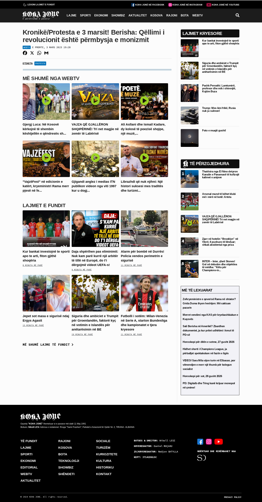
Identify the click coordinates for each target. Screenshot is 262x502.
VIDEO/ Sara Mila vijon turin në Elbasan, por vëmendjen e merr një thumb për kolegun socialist (209, 364)
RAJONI (171, 15)
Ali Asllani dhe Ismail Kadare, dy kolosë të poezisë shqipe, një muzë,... (143, 129)
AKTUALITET (138, 15)
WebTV (27, 47)
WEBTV (197, 15)
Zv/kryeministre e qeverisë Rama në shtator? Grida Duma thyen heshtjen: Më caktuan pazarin (209, 303)
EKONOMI (101, 15)
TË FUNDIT (28, 441)
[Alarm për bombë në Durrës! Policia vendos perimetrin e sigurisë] (144, 228)
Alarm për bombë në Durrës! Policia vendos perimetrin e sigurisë (142, 256)
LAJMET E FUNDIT (44, 205)
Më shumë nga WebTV (51, 78)
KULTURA (103, 461)
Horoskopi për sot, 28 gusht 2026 (202, 376)
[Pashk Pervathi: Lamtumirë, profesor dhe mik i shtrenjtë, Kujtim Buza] (190, 92)
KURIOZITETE (106, 454)
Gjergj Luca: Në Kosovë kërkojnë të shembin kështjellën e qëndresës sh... (44, 129)
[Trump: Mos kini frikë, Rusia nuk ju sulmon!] (190, 115)
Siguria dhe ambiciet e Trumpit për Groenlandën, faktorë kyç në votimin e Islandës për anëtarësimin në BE (220, 67)
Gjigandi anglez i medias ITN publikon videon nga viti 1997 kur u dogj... (94, 186)
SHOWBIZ (118, 15)
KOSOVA (156, 15)
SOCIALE (103, 441)
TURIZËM (103, 447)
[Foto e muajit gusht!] (190, 137)
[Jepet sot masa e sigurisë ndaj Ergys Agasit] (46, 292)
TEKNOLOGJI (68, 461)
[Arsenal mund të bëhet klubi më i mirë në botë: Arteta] (190, 201)
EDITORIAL (29, 467)
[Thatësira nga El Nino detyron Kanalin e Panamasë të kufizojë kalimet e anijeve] (190, 178)
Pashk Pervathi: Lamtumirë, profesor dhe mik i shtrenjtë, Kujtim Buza (219, 88)
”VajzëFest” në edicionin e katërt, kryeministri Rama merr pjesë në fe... (46, 186)
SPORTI (85, 15)
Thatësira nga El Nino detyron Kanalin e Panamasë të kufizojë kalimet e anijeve (220, 174)
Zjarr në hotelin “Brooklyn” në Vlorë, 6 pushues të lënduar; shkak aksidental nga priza (220, 241)
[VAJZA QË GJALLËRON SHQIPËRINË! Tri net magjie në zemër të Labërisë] (95, 101)
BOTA (185, 15)
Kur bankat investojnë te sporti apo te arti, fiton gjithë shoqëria (46, 256)
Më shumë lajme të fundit (47, 344)
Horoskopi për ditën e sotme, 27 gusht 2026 (208, 341)
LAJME (71, 15)
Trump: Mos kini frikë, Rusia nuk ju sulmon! (219, 109)
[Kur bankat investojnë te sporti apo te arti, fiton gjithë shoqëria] (46, 228)
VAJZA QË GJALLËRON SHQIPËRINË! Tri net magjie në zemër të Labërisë (95, 129)
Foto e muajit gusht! (214, 130)
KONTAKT (104, 474)
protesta (40, 63)
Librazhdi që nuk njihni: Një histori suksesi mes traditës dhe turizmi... (142, 186)
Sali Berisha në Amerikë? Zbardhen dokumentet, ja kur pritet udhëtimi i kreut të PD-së (208, 330)
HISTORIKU (105, 467)
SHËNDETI (66, 474)
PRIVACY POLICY (233, 497)
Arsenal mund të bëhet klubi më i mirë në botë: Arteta (219, 195)
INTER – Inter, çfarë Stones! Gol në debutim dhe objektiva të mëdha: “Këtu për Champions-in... (219, 266)
